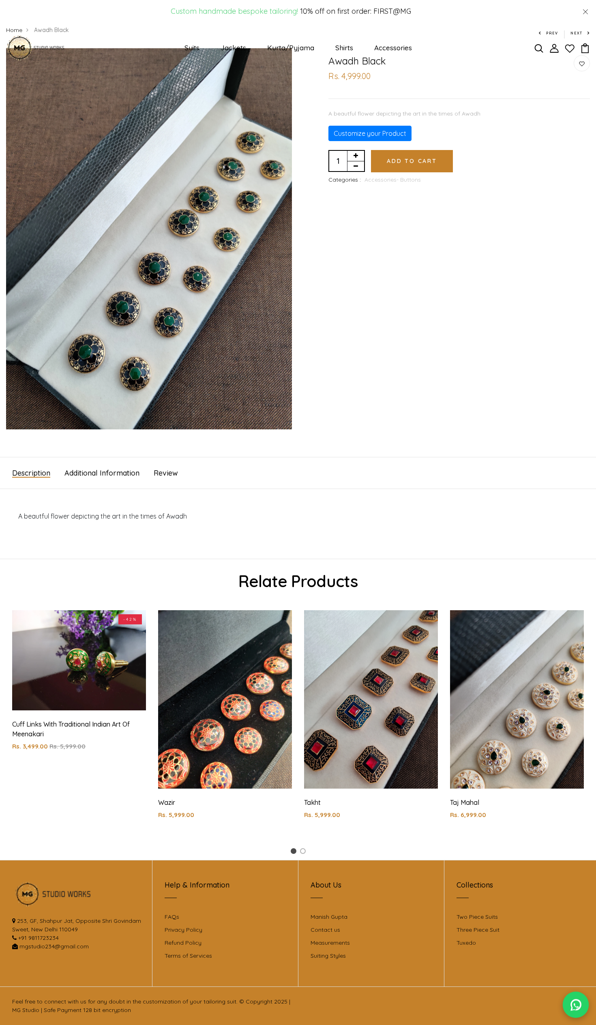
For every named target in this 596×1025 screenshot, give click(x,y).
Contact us (325, 929)
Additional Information (101, 473)
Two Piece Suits (477, 916)
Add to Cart (412, 161)
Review (166, 473)
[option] (79, 686)
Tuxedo (466, 942)
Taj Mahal (464, 802)
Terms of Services (188, 955)
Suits (191, 47)
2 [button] (304, 852)
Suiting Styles (328, 955)
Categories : (344, 179)
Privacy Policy (183, 929)
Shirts (344, 47)
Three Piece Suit (478, 929)
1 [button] (295, 852)
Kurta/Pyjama (290, 47)
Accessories (393, 47)
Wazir (166, 802)
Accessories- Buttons (392, 179)
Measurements (330, 942)
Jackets (233, 47)
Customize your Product (370, 133)
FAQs (172, 916)
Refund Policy (183, 942)
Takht (312, 802)
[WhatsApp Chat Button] (576, 1005)
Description (31, 473)
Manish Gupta (329, 916)
